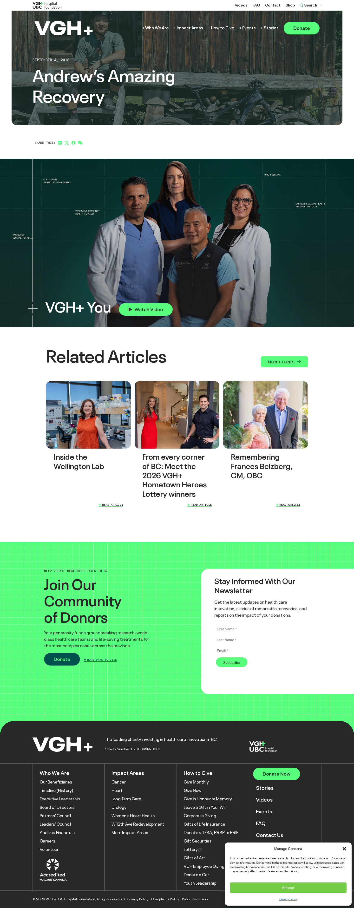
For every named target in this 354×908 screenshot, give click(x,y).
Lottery (191, 849)
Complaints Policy (165, 899)
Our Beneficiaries (56, 782)
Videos (241, 5)
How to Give (222, 28)
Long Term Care (126, 799)
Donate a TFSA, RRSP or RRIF (211, 832)
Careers (47, 841)
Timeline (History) (56, 790)
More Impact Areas (129, 832)
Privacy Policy (288, 899)
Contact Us (269, 835)
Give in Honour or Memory (208, 799)
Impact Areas (190, 28)
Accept (288, 888)
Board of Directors (57, 807)
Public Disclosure (195, 899)
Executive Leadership (60, 799)
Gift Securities (197, 841)
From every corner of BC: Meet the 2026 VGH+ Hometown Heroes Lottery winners (174, 475)
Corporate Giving (200, 815)
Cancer (118, 782)
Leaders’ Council (55, 824)
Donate (301, 28)
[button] (344, 848)
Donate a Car (196, 874)
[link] (88, 445)
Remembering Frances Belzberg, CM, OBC (262, 466)
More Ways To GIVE (102, 660)
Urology (118, 807)
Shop (290, 5)
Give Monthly (196, 782)
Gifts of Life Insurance (204, 824)
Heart (117, 790)
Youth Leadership (200, 883)
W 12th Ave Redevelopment (137, 824)
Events (249, 28)
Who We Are (157, 28)
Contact (273, 5)
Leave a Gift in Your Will (205, 807)
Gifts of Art (194, 858)
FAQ (256, 5)
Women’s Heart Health (133, 815)
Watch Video (149, 309)
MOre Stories (281, 362)
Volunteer (49, 849)
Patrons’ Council (55, 815)
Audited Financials (57, 832)
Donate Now (276, 774)
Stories (271, 28)
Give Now (193, 790)
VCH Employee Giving (204, 866)
